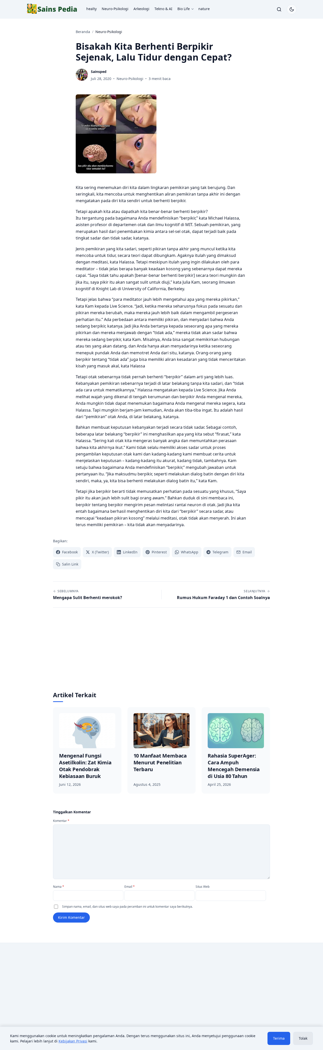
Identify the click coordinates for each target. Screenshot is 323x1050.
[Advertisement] (161, 653)
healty (91, 8)
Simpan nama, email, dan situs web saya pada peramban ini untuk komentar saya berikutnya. (127, 906)
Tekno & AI (163, 8)
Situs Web (202, 886)
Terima (279, 1038)
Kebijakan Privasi (73, 1041)
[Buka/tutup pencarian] (279, 9)
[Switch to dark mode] (292, 9)
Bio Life (183, 8)
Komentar (61, 821)
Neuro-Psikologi (115, 8)
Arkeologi (141, 8)
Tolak (303, 1038)
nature (204, 8)
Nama (58, 886)
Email (129, 886)
